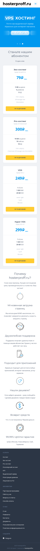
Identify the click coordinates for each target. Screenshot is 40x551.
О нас (5, 511)
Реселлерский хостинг (10, 467)
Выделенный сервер (10, 474)
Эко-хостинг (7, 460)
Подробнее (21, 109)
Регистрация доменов (10, 477)
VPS (4, 470)
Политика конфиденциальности (13, 528)
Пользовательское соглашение (13, 525)
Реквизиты (6, 514)
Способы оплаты (8, 501)
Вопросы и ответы (9, 498)
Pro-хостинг (7, 464)
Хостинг (5, 457)
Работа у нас (7, 494)
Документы (7, 521)
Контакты (6, 518)
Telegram (8, 538)
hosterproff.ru (29, 548)
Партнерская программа (11, 491)
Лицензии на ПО (8, 481)
